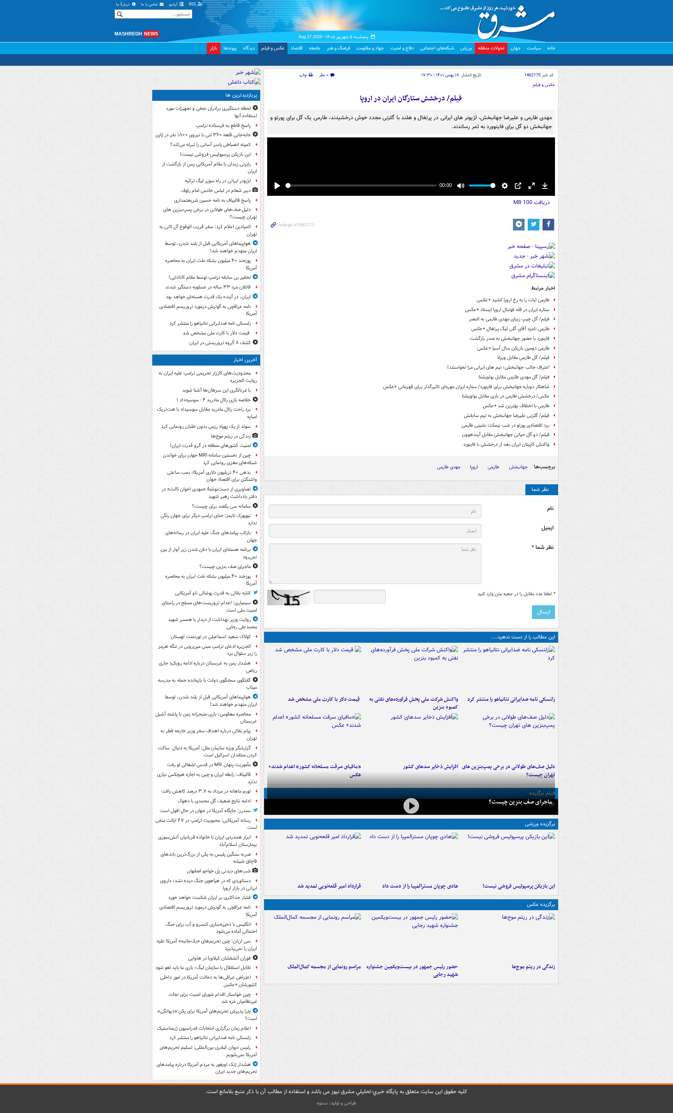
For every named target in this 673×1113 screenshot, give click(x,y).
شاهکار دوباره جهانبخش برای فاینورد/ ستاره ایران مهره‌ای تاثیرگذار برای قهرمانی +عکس (466, 386)
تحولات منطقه (491, 48)
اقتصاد (297, 48)
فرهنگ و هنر (338, 48)
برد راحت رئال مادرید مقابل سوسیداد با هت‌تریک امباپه (207, 413)
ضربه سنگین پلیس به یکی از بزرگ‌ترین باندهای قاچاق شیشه (208, 858)
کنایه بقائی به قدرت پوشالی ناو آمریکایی (213, 593)
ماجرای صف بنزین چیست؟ (520, 802)
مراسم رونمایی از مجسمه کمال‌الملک (324, 966)
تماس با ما (150, 4)
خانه (551, 48)
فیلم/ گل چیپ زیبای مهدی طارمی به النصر (509, 319)
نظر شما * (542, 547)
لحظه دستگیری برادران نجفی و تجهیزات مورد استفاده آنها (211, 112)
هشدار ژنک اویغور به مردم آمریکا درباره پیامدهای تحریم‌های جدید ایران (207, 1068)
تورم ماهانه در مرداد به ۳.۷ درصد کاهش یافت (206, 791)
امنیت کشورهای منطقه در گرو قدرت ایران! (210, 445)
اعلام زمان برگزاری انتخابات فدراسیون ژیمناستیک (204, 1028)
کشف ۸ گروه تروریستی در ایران (220, 342)
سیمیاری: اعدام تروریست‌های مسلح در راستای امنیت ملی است (209, 606)
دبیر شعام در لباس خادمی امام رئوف (216, 190)
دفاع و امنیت (402, 48)
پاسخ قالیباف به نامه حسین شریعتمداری (212, 200)
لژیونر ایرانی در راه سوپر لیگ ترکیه (218, 181)
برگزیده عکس (541, 904)
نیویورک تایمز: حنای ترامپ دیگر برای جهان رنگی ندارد (208, 519)
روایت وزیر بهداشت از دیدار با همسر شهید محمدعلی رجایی (212, 623)
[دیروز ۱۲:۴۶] (314, 856)
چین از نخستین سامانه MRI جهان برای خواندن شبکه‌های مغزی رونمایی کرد (210, 459)
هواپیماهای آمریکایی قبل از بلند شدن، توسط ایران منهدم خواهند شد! (211, 247)
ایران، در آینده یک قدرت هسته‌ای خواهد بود (208, 297)
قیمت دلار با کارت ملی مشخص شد (324, 699)
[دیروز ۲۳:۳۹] (411, 806)
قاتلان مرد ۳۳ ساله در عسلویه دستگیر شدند (208, 287)
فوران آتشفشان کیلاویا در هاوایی (219, 958)
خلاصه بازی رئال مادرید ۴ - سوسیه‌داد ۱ (213, 400)
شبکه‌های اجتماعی (437, 48)
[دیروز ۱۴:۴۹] (508, 736)
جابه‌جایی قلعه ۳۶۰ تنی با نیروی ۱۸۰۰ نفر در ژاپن (203, 135)
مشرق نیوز (500, 19)
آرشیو (174, 4)
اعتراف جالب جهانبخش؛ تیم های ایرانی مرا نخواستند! (498, 367)
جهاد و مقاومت (370, 48)
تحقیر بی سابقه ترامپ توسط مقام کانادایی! (210, 277)
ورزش (466, 48)
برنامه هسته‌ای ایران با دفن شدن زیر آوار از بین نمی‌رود (208, 553)
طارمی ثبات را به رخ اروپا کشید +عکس (513, 300)
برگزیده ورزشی (540, 824)
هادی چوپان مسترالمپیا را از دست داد (420, 886)
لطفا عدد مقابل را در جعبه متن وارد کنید (516, 594)
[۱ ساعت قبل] (508, 936)
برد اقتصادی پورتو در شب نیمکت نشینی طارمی (506, 425)
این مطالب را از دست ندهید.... (523, 637)
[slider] (360, 185)
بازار (213, 48)
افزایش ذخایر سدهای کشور (430, 766)
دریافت (531, 202)
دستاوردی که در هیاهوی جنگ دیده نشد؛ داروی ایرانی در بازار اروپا (208, 884)
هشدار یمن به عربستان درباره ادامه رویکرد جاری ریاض (208, 666)
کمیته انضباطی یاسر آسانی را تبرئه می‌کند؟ (210, 144)
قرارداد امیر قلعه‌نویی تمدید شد (329, 886)
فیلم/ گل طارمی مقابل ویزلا (523, 357)
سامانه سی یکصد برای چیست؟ (221, 506)
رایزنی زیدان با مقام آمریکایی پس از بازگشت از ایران (209, 167)
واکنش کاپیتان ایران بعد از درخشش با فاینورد (506, 444)
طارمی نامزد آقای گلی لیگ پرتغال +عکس (510, 328)
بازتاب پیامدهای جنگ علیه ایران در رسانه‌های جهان (211, 536)
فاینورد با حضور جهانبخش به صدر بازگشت (510, 338)
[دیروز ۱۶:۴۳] (314, 669)
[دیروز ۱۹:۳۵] (508, 669)
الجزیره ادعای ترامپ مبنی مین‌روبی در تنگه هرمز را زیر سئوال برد (207, 650)
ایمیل (547, 528)
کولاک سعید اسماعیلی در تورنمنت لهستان (211, 636)
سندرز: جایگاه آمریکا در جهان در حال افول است (205, 810)
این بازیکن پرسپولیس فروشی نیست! (519, 886)
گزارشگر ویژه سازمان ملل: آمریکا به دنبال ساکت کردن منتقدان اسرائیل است (207, 751)
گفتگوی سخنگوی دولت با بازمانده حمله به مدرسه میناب (207, 684)
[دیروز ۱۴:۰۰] (314, 936)
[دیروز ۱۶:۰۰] (411, 936)
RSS (193, 4)
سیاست (534, 48)
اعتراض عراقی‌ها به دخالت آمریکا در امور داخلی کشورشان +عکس (208, 981)
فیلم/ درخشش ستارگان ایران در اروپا (411, 99)
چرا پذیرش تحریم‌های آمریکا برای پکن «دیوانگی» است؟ (207, 1015)
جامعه (315, 48)
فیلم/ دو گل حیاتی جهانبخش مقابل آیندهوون (506, 434)
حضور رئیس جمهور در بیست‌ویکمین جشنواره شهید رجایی (412, 970)
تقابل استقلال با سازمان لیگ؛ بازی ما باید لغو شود (203, 967)
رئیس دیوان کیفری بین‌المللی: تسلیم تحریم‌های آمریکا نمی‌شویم (208, 1051)
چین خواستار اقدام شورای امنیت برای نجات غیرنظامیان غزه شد (213, 998)
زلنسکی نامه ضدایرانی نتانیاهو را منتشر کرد (511, 699)
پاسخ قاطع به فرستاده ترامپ (223, 125)
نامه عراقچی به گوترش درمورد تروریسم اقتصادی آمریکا (208, 310)
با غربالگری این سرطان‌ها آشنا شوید (216, 390)
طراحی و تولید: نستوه (336, 1103)
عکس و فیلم (272, 48)
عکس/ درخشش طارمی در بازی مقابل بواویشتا (506, 396)
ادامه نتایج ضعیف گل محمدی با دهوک (214, 801)
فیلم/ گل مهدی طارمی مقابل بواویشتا (514, 377)
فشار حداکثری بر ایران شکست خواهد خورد (209, 897)
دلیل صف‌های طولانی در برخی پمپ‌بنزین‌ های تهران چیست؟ (210, 213)
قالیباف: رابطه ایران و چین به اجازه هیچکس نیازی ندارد (207, 778)
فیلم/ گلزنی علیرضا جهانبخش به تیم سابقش (507, 415)
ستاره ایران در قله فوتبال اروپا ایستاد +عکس (507, 309)
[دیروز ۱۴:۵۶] (411, 856)
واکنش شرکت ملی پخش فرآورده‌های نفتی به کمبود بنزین (413, 703)
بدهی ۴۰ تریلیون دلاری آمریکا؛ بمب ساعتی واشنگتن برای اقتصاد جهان (212, 476)
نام (550, 509)
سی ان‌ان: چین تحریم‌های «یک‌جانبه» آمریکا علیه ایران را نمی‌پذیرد (207, 944)
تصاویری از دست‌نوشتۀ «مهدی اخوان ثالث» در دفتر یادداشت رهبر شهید (209, 492)
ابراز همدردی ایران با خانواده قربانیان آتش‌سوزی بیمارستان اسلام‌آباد (207, 840)
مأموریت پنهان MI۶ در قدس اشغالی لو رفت (209, 764)
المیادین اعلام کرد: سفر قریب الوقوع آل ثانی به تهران (208, 230)
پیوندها (230, 48)
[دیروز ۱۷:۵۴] (411, 669)
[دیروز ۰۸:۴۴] (314, 736)
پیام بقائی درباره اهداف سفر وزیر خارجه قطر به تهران (208, 734)
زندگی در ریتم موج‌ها (533, 966)
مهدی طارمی (448, 467)
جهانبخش (518, 467)
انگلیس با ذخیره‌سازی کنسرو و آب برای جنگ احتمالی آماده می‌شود (211, 928)
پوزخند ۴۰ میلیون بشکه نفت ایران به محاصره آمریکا (211, 264)
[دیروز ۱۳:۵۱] (411, 736)
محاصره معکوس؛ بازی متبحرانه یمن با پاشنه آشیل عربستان (206, 717)
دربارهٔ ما (123, 4)
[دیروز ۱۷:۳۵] (508, 856)
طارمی (493, 467)
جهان (516, 48)
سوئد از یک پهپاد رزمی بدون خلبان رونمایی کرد (206, 426)
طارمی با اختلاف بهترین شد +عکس (516, 406)
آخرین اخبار (245, 360)
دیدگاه (249, 48)
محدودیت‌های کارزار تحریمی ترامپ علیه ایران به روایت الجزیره (208, 376)
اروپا (474, 467)
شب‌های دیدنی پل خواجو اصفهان (219, 871)
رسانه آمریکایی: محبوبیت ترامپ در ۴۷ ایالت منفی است (206, 824)
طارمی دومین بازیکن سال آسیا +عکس (513, 348)
